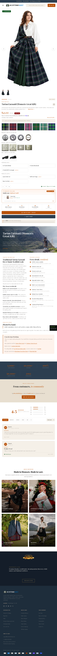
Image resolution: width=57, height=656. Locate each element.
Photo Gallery (23, 621)
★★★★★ (12, 420)
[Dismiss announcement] (55, 1)
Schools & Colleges (7, 613)
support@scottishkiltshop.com (9, 636)
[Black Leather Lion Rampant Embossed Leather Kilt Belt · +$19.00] (5, 157)
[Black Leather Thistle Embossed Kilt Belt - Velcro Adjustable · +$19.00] (13, 157)
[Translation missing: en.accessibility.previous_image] (3, 48)
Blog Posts (5, 616)
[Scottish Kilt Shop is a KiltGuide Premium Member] (28, 557)
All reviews (5, 420)
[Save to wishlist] (54, 104)
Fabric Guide (41, 624)
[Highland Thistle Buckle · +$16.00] (20, 147)
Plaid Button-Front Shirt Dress (21, 351)
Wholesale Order (6, 624)
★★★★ (17, 420)
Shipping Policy (42, 618)
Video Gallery (24, 624)
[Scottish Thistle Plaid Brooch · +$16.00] (5, 137)
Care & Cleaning (24, 626)
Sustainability (41, 621)
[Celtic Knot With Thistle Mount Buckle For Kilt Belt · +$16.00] (13, 147)
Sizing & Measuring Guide (8, 621)
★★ (27, 420)
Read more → (31, 109)
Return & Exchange (42, 616)
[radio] (5, 126)
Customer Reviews (24, 613)
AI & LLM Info (6, 626)
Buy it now (29, 216)
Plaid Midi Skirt (33, 351)
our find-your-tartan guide (19, 348)
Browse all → (51, 117)
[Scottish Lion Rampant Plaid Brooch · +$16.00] (13, 137)
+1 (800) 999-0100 (7, 639)
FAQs (4, 618)
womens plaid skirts (16, 346)
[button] (6, 99)
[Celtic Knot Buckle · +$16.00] (28, 147)
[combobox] (28, 120)
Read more (5, 248)
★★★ (23, 420)
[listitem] (3, 92)
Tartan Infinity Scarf (20, 343)
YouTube (39, 348)
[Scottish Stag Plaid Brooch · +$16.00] (20, 137)
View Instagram (29, 397)
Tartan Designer (24, 618)
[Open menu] (3, 5)
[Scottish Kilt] (15, 5)
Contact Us (41, 626)
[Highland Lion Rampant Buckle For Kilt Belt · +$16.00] (5, 147)
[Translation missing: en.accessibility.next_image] (53, 48)
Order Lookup (24, 616)
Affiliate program (24, 629)
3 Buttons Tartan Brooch (31, 343)
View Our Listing (28, 580)
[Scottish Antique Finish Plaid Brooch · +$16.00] (28, 137)
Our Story (40, 613)
